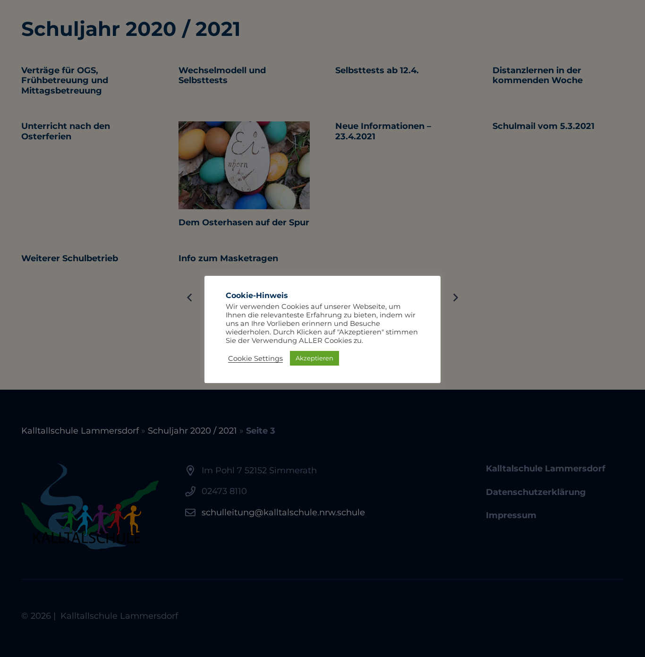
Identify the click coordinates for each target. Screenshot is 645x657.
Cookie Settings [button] (255, 358)
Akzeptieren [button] (314, 358)
